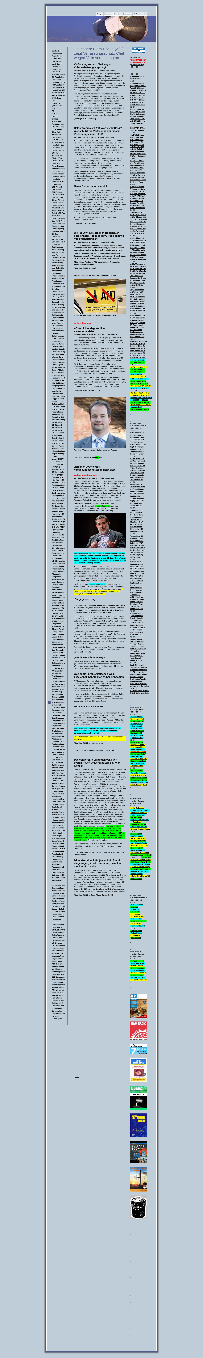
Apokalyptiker (57, 530)
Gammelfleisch (58, 1006)
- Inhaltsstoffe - (58, 394)
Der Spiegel (56, 467)
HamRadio (56, 179)
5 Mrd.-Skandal (58, 634)
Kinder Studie (57, 833)
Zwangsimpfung (58, 537)
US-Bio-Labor (57, 943)
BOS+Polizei (57, 156)
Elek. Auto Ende (58, 705)
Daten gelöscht (58, 875)
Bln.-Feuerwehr (58, 535)
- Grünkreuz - (57, 244)
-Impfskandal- (57, 726)
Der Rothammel (58, 69)
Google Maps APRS (138, 86)
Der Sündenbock (58, 485)
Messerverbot (57, 666)
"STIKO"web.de (58, 347)
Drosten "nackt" (58, 804)
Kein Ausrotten (58, 501)
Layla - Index (57, 595)
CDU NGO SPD (58, 974)
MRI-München (57, 320)
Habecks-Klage (58, 948)
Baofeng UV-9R (58, 182)
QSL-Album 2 (57, 187)
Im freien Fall (57, 590)
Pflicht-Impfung (58, 313)
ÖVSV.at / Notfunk (137, 252)
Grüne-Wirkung (58, 935)
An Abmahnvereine (140, 14)
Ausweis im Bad (58, 1014)
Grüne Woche (57, 927)
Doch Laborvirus (58, 224)
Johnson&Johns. (58, 286)
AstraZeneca (57, 281)
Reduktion (56, 237)
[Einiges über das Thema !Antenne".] (138, 1163)
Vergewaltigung (58, 752)
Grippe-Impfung (58, 399)
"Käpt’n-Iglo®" (57, 836)
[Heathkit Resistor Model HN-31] (138, 1218)
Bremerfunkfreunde (138, 90)
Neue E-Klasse (58, 210)
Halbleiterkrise (58, 998)
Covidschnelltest (58, 360)
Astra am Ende (58, 728)
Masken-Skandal (58, 349)
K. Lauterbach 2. (58, 611)
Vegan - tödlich (57, 637)
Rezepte (99, 14)
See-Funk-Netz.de (137, 163)
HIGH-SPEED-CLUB (138, 269)
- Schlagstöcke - (58, 496)
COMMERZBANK (58, 930)
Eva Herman (57, 435)
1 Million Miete (57, 995)
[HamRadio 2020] (138, 1040)
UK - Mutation (57, 326)
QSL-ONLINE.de (136, 285)
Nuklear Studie (58, 600)
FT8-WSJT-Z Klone (137, 100)
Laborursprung (58, 229)
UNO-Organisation (137, 323)
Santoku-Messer (58, 896)
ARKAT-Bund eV (58, 95)
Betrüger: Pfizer (58, 606)
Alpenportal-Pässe (137, 170)
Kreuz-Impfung (58, 265)
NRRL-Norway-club (138, 243)
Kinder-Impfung (58, 250)
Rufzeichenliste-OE (137, 311)
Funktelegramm (58, 166)
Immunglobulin (57, 517)
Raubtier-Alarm (58, 747)
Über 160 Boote (58, 844)
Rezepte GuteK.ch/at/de (139, 409)
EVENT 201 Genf (58, 218)
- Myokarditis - (57, 778)
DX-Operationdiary (137, 205)
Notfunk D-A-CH (58, 90)
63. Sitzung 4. (57, 430)
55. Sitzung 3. (57, 428)
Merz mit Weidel (58, 956)
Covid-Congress (58, 571)
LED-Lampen (57, 129)
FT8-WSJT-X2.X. (58, 85)
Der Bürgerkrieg (58, 493)
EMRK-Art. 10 (57, 161)
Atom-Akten (56, 870)
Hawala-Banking (58, 878)
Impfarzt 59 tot (57, 768)
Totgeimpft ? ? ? (58, 415)
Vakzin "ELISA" (58, 459)
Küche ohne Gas (58, 891)
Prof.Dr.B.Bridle (58, 409)
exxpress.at (135, 935)
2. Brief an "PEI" (58, 527)
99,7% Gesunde (58, 354)
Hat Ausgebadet (58, 723)
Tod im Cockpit (58, 815)
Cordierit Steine (58, 893)
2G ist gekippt (57, 475)
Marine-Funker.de (137, 165)
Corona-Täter (57, 556)
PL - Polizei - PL (58, 341)
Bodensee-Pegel (136, 182)
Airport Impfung (58, 454)
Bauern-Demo (57, 864)
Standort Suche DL (137, 353)
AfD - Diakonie (57, 964)
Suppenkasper (57, 762)
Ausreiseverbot (58, 736)
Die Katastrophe (58, 548)
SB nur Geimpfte (58, 367)
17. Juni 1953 (57, 674)
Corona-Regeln (58, 302)
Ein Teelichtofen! (58, 885)
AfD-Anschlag (57, 857)
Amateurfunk (57, 54)
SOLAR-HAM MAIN (137, 196)
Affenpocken (57, 574)
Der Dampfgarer (58, 901)
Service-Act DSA (58, 830)
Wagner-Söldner (58, 626)
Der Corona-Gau (58, 802)
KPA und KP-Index (137, 198)
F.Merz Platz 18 (58, 990)
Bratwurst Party (58, 888)
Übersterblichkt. (58, 477)
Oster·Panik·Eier (58, 564)
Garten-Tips (56, 919)
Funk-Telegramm (137, 327)
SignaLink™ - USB (137, 105)
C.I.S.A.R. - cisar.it (137, 231)
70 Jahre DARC (58, 208)
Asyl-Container (58, 676)
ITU (53, 111)
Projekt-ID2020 (58, 318)
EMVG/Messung (58, 127)
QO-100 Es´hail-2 (137, 149)
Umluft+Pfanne (58, 899)
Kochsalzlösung (58, 362)
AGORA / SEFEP (58, 658)
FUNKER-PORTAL (137, 93)
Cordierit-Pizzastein (138, 973)
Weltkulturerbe (58, 98)
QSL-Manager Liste (137, 283)
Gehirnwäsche (57, 315)
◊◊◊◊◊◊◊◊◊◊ (56, 216)
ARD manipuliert (58, 849)
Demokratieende (58, 647)
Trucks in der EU (58, 519)
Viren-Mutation (57, 323)
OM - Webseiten (58, 195)
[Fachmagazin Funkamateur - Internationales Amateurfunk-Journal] (138, 1017)
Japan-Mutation (58, 331)
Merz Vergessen (58, 972)
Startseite (56, 51)
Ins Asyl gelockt (58, 684)
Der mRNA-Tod (58, 417)
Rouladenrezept (58, 917)
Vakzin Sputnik (57, 292)
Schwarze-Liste (58, 142)
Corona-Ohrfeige (58, 522)
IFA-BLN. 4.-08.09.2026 (139, 384)
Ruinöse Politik (58, 653)
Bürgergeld (56, 796)
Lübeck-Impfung (58, 451)
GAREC (55, 119)
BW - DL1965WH (136, 142)
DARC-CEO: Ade (58, 213)
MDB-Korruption (58, 561)
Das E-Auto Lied (58, 708)
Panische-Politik (58, 381)
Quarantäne (56, 273)
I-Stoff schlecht (58, 480)
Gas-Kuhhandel (58, 650)
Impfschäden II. (58, 582)
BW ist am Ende (58, 872)
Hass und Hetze (58, 781)
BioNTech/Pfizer (58, 279)
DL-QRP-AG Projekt (138, 271)
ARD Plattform (57, 585)
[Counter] (138, 53)
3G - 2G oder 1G (58, 373)
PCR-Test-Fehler (58, 407)
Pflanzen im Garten (137, 978)
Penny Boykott (58, 757)
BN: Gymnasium (58, 681)
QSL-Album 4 (57, 192)
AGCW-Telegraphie (137, 264)
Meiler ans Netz (58, 770)
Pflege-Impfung (58, 569)
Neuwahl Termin (58, 951)
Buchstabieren (58, 150)
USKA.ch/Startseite (138, 255)
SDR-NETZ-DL (57, 140)
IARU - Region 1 (136, 294)
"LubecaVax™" (58, 456)
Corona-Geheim (58, 710)
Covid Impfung (57, 247)
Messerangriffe (58, 880)
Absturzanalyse (58, 739)
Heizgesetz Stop (58, 715)
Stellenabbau (57, 1008)
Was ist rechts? (58, 700)
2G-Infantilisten (58, 375)
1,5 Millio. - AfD (58, 953)
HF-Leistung (56, 61)
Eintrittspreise (57, 171)
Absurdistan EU (58, 299)
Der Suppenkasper (137, 838)
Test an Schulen (58, 252)
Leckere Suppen (58, 906)
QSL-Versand (57, 106)
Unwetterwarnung (137, 177)
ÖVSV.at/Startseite (137, 250)
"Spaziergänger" (58, 490)
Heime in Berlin (58, 825)
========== (57, 883)
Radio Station (57, 56)
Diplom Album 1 (58, 200)
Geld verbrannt (58, 1001)
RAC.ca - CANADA (138, 222)
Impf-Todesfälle (58, 268)
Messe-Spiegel (58, 174)
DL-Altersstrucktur (137, 318)
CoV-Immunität (58, 828)
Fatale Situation (58, 592)
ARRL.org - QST (136, 292)
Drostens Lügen (58, 817)
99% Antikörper (58, 543)
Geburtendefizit (58, 640)
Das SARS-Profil (58, 221)
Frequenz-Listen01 (137, 351)
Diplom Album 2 (58, 203)
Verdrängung (57, 969)
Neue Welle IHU (58, 503)
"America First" (58, 660)
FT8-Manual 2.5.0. (137, 102)
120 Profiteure (57, 621)
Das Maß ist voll (58, 760)
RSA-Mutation (57, 328)
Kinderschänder (58, 687)
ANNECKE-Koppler (138, 121)
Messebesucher (58, 169)
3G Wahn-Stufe (58, 472)
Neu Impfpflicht (58, 514)
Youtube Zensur (58, 812)
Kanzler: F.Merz (58, 987)
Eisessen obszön (58, 749)
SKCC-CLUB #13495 (138, 219)
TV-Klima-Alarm (58, 765)
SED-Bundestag (58, 977)
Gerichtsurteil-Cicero (138, 780)
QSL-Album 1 (57, 184)
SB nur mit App (58, 668)
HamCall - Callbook (137, 299)
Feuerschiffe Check (138, 278)
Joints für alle (57, 807)
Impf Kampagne (58, 255)
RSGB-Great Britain (138, 226)
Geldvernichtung (58, 352)
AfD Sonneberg (58, 694)
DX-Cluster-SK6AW (138, 215)
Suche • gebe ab (58, 1019)
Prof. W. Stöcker (58, 443)
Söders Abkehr (58, 370)
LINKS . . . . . (56, 1016)
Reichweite (56, 72)
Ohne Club (56, 132)
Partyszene (56, 624)
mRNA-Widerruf (58, 551)
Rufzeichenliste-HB (138, 309)
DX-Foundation (58, 77)
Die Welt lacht (57, 616)
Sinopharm (56, 289)
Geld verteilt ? (57, 1003)
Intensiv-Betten (58, 357)
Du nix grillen (57, 1011)
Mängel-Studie (57, 511)
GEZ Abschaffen (58, 946)
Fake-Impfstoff (57, 854)
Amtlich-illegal (57, 692)
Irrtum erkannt (57, 645)
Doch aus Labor (58, 226)
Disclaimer (117, 14)
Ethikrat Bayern (58, 344)
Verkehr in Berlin (137, 168)
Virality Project (58, 632)
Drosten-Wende (58, 851)
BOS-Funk (56, 153)
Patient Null (56, 679)
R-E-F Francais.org (138, 229)
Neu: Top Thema (58, 524)
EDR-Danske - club (137, 245)
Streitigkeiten (57, 810)
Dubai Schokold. (58, 925)
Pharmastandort (58, 838)
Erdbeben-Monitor (137, 187)
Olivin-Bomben (58, 205)
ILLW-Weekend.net (137, 280)
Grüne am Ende (58, 933)
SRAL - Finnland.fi (137, 238)
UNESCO (55, 101)
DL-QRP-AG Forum (137, 273)
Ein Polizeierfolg (58, 498)
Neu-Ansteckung (58, 420)
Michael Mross (136, 933)
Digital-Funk (56, 80)
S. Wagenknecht (58, 619)
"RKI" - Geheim (58, 339)
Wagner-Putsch (58, 689)
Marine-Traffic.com (137, 154)
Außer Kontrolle (58, 579)
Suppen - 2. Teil (58, 909)
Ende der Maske (58, 603)
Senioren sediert (58, 242)
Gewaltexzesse (58, 718)
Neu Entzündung (58, 396)
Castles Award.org (137, 109)
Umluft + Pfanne (136, 966)
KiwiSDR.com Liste (137, 95)
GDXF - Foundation (137, 208)
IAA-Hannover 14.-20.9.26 (140, 386)
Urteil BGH (56, 163)
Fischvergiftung (58, 744)
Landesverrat (57, 545)
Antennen (56, 67)
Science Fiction (58, 488)
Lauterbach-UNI (58, 608)
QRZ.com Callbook (137, 301)
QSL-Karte (56, 103)
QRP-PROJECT (58, 88)
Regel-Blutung (57, 412)
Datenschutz (127, 14)
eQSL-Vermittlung (137, 290)
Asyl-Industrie (57, 959)
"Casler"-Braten (58, 912)
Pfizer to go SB (58, 365)
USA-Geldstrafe (58, 383)
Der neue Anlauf (58, 176)
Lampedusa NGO (58, 721)
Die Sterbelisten (58, 388)
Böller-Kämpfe (57, 862)
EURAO (55, 114)
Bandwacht (56, 122)
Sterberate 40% (58, 506)
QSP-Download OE (137, 334)
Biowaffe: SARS (58, 231)
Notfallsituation (58, 469)
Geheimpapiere (58, 336)
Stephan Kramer (58, 786)
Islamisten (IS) (57, 859)
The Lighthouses (136, 276)
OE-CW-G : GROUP (138, 266)
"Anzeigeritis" (57, 671)
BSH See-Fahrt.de (137, 161)
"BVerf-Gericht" (58, 441)
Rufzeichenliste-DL (137, 316)
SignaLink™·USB (58, 82)
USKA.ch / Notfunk (137, 257)
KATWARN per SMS (138, 194)
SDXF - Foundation (137, 212)
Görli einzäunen (58, 755)
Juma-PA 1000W (58, 74)
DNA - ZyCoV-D (58, 297)
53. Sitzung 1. (57, 422)
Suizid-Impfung (58, 540)
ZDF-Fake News (58, 773)
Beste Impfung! (58, 449)
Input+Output (57, 64)
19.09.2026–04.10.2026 (139, 395)
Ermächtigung (57, 731)
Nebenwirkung (57, 263)
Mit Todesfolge (57, 239)
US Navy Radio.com (138, 156)
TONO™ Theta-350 (137, 119)
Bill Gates (56, 234)
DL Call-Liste (57, 148)
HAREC (55, 116)
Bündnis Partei (58, 629)
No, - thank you (58, 794)
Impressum (108, 14)
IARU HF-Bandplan (137, 297)
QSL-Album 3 (57, 190)
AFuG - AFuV (57, 158)
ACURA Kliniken (58, 509)
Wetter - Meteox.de (137, 173)
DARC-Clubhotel (58, 137)
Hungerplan (56, 577)
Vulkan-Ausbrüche (137, 189)
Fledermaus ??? (58, 532)
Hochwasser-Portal (138, 180)
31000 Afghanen (58, 985)
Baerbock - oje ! (58, 613)
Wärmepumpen (58, 642)
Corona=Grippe (58, 587)
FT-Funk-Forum (136, 330)
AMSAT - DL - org (137, 147)
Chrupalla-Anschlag (138, 773)
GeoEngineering (58, 940)
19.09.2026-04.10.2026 (139, 400)
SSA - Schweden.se (138, 241)
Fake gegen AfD (58, 867)
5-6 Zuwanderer (58, 734)
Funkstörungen (58, 124)
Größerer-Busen (58, 258)
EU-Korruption (57, 982)
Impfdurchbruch (58, 483)
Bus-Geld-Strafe (58, 260)
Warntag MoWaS (58, 93)
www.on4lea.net (137, 65)
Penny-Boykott (136, 834)
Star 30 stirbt (57, 713)
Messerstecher (58, 967)
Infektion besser (58, 598)
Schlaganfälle (57, 558)
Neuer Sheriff (57, 961)
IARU (54, 108)
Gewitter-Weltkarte (137, 175)
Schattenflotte (57, 993)
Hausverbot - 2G (58, 378)
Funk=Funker (57, 59)
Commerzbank (136, 407)
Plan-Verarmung (58, 655)
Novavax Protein (58, 294)
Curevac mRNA (58, 284)
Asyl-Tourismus (58, 783)
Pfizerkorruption (58, 276)
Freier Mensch (57, 464)
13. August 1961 (58, 789)
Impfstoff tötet (57, 391)
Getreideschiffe (58, 742)
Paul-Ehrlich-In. (58, 462)
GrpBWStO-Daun (137, 135)
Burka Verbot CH (58, 841)
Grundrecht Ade (58, 438)
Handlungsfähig (58, 799)
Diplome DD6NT (58, 197)
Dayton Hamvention (138, 224)
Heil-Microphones (137, 116)
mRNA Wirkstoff (58, 307)
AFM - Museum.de (137, 83)
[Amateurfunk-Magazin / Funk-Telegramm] (138, 1082)
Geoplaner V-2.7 (136, 201)
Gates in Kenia (57, 938)
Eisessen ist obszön (138, 824)
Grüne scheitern (58, 663)
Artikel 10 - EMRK (137, 320)
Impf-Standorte (58, 310)
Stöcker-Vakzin (58, 446)
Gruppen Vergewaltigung (140, 829)
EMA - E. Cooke (58, 433)
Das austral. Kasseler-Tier (140, 405)
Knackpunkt (56, 135)
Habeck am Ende (58, 776)
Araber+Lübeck (58, 846)
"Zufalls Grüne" (58, 791)
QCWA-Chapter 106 (138, 217)
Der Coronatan (58, 553)
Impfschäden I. (57, 271)
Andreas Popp (136, 931)
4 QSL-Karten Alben (138, 355)
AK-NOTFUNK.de (137, 191)
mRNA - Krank (57, 401)
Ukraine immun (58, 333)
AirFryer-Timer (58, 904)
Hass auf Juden (58, 566)
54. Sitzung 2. (57, 425)
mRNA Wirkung (58, 305)
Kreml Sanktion (58, 823)
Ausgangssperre (58, 386)
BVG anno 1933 (58, 697)
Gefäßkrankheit (58, 404)
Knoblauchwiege (58, 914)
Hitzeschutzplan (58, 820)
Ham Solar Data (58, 145)
